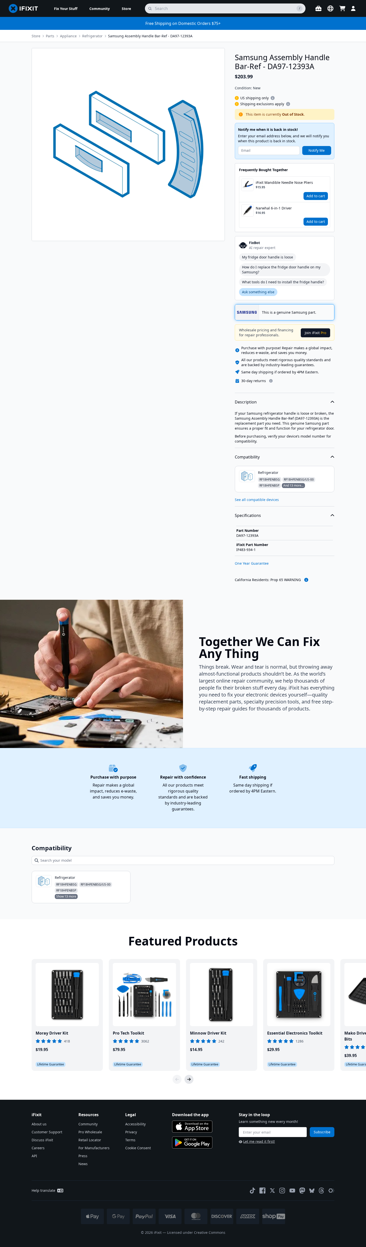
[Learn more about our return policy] (271, 381)
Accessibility (135, 1124)
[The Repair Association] (331, 1191)
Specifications (248, 515)
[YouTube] (292, 1191)
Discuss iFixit (42, 1140)
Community (88, 1124)
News (83, 1163)
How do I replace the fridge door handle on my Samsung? (281, 269)
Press (82, 1155)
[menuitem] (65, 8)
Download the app (190, 1114)
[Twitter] (272, 1191)
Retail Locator (89, 1140)
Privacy (131, 1132)
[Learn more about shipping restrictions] (273, 98)
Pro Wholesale (90, 1132)
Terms (130, 1140)
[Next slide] (188, 1079)
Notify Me (316, 150)
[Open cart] (342, 8)
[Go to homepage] (25, 8)
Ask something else (258, 292)
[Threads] (321, 1191)
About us (39, 1124)
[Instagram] (282, 1191)
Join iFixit (315, 332)
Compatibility (247, 457)
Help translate (43, 1190)
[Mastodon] (302, 1191)
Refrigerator (92, 36)
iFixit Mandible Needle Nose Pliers (284, 182)
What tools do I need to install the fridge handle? (283, 282)
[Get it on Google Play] (192, 1142)
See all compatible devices (257, 499)
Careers (38, 1148)
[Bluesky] (311, 1190)
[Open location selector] (330, 8)
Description (246, 402)
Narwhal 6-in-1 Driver (274, 208)
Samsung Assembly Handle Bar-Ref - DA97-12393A (150, 36)
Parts (50, 36)
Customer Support (47, 1132)
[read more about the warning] (306, 580)
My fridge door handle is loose (267, 257)
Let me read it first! (259, 1141)
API (34, 1155)
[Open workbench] (318, 8)
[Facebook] (262, 1191)
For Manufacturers (94, 1148)
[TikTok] (252, 1191)
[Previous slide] (177, 1079)
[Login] (353, 8)
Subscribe (322, 1132)
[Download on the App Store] (192, 1127)
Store (36, 36)
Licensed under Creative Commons (196, 1232)
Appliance (68, 36)
